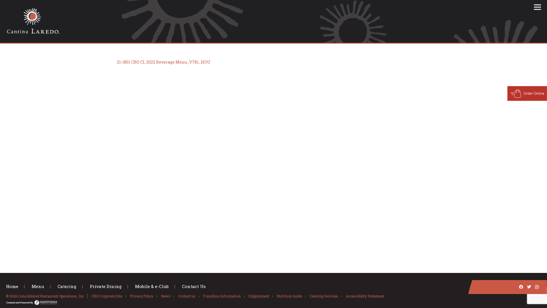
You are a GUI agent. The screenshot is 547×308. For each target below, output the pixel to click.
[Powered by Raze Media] (227, 303)
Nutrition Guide (289, 296)
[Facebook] (521, 287)
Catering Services (323, 296)
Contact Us (194, 286)
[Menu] (537, 7)
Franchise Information (222, 296)
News (165, 296)
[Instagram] (537, 287)
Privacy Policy (141, 296)
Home (12, 286)
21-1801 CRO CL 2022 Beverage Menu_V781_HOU (164, 62)
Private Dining (106, 286)
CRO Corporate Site (106, 296)
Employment (258, 296)
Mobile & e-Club (152, 286)
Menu (38, 286)
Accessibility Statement (365, 296)
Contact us (186, 296)
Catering (67, 286)
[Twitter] (529, 287)
